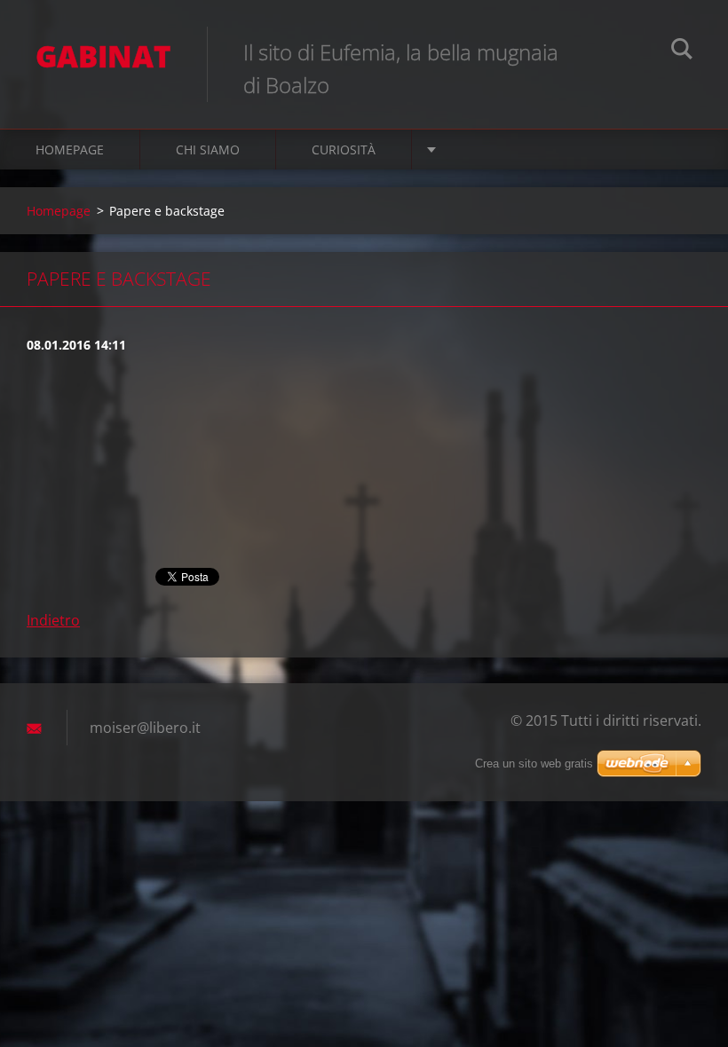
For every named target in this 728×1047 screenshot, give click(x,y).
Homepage (70, 149)
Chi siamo (208, 149)
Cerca (681, 51)
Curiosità (344, 149)
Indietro (53, 620)
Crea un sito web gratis (534, 763)
